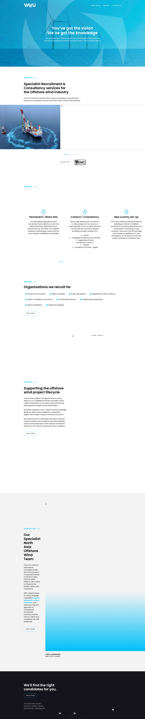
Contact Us (116, 6)
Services (106, 6)
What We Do (95, 6)
